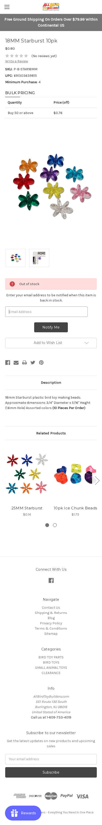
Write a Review (16, 61)
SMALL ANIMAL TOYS (51, 668)
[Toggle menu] (7, 7)
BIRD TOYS (51, 662)
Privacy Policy (51, 623)
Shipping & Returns (51, 613)
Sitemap (51, 634)
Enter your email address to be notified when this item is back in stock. (51, 297)
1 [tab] (47, 525)
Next (97, 480)
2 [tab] (55, 525)
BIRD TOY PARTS (51, 657)
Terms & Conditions (51, 628)
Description (51, 382)
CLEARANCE (51, 673)
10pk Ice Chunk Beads (75, 508)
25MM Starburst (27, 508)
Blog (51, 618)
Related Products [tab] (51, 433)
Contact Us (51, 607)
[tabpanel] (27, 481)
